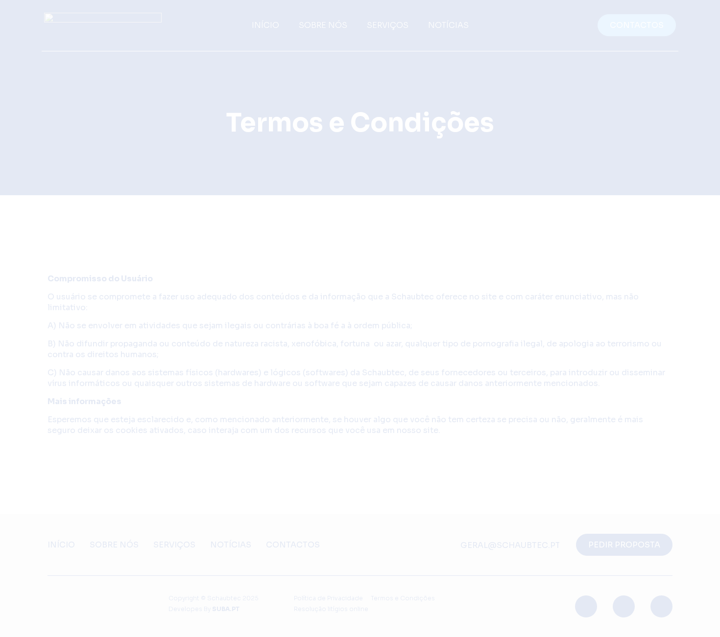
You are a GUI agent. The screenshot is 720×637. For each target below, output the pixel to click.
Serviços (174, 545)
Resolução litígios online (331, 609)
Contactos (293, 545)
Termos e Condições (403, 598)
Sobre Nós (114, 545)
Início (61, 545)
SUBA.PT (226, 609)
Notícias (230, 545)
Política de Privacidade (328, 598)
